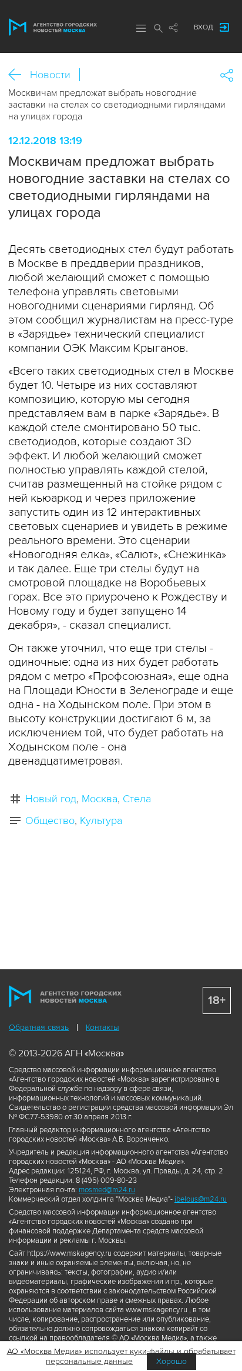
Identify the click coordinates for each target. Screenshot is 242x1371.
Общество (50, 820)
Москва (99, 798)
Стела (137, 798)
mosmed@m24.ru (107, 1190)
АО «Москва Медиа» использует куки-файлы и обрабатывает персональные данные (121, 1356)
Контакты (102, 1027)
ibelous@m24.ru (200, 1199)
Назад (19, 75)
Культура (101, 820)
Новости (50, 74)
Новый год (50, 798)
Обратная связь (39, 1027)
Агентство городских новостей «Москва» (53, 27)
